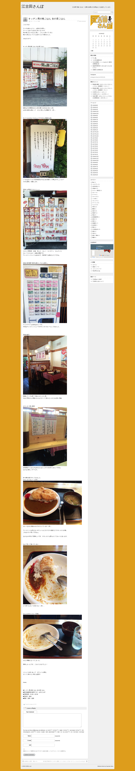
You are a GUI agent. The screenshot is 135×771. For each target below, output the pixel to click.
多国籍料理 (95, 217)
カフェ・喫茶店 (96, 190)
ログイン (95, 264)
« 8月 (92, 50)
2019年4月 (95, 107)
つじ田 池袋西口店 (97, 60)
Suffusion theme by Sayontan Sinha (105, 766)
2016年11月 (95, 158)
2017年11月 (95, 134)
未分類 (94, 225)
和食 (93, 215)
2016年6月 (95, 168)
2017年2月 (95, 152)
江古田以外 (95, 229)
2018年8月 (95, 117)
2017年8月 (95, 140)
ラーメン (94, 202)
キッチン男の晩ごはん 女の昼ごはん (46, 18)
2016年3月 (95, 175)
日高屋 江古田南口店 (98, 69)
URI (30, 745)
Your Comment (30, 712)
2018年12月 (95, 111)
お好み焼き (95, 186)
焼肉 (93, 231)
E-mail (29, 740)
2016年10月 (95, 160)
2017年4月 (95, 148)
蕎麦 (93, 237)
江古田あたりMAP (97, 279)
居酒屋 (94, 223)
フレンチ (94, 200)
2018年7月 (95, 119)
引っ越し (95, 58)
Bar (93, 182)
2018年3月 (95, 127)
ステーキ (94, 196)
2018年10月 (95, 113)
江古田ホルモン (96, 92)
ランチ (35, 21)
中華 (93, 206)
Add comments (82, 21)
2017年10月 (95, 136)
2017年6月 (95, 144)
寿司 (93, 221)
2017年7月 (95, 142)
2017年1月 (95, 154)
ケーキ (94, 194)
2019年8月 (95, 105)
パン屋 (94, 198)
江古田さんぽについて (98, 281)
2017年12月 (95, 132)
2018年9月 (95, 115)
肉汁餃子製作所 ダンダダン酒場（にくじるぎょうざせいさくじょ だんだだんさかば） (64, 761)
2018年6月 (95, 121)
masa (31, 704)
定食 (39, 21)
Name (29, 736)
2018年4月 (95, 125)
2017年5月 (95, 146)
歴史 (93, 227)
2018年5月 (95, 123)
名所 (93, 211)
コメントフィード (97, 268)
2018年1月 (95, 130)
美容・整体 (95, 235)
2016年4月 (95, 172)
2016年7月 (95, 166)
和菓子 (94, 213)
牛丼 (93, 233)
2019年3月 (95, 109)
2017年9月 (95, 138)
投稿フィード (96, 266)
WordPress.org (96, 271)
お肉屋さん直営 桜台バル (30, 761)
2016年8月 (95, 164)
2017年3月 (95, 150)
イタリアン (95, 184)
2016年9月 (95, 162)
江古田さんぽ (33, 6)
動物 (93, 208)
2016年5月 (95, 170)
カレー (32, 21)
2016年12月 (95, 156)
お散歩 (94, 188)
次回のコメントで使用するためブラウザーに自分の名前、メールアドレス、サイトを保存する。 (44, 751)
